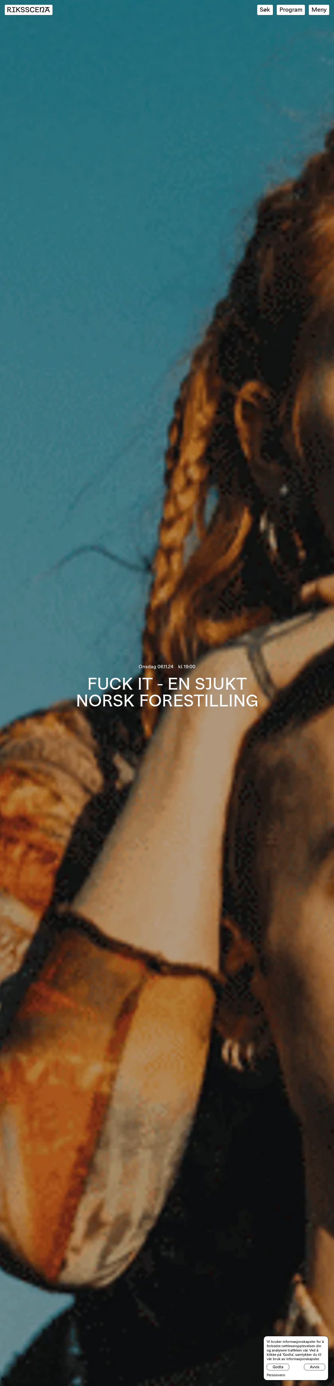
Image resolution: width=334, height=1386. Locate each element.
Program (290, 9)
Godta (278, 1367)
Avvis (314, 1367)
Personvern (276, 1375)
